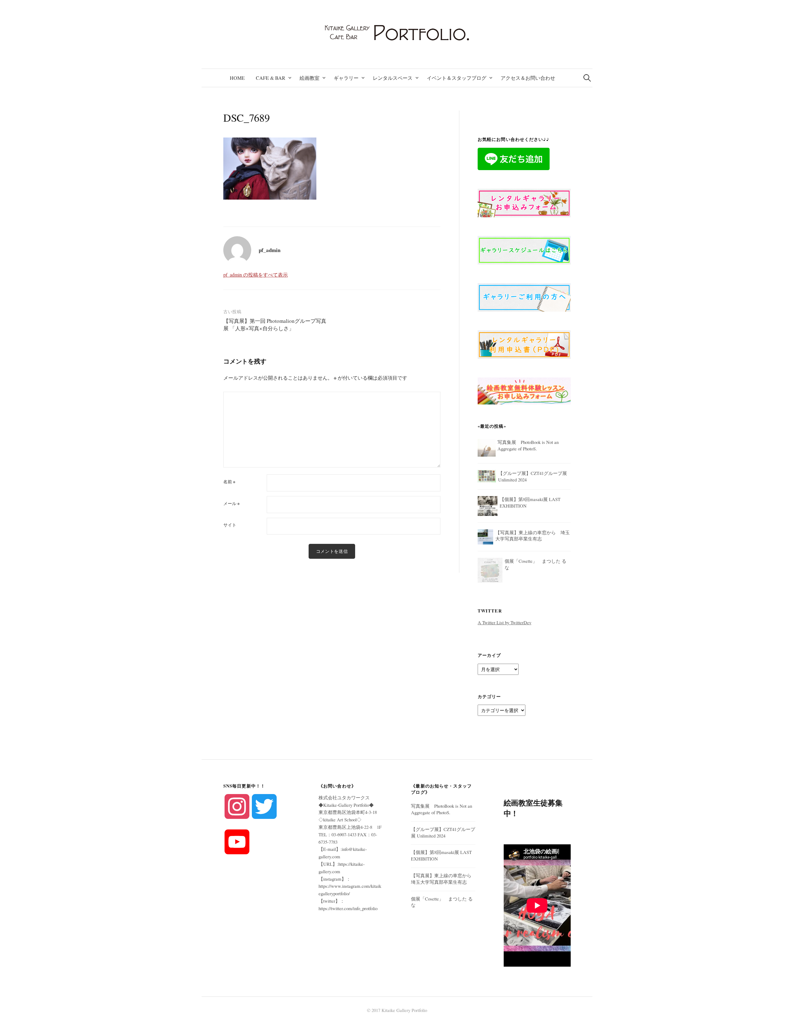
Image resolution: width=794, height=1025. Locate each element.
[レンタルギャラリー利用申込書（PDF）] (524, 344)
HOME (237, 78)
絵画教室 (309, 78)
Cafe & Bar (270, 78)
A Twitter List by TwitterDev (504, 622)
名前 (229, 482)
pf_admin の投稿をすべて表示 (255, 274)
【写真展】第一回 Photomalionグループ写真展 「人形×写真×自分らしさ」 (274, 324)
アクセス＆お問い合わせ (528, 78)
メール (231, 503)
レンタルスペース (393, 78)
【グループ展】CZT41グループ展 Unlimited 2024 (443, 832)
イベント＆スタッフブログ (456, 78)
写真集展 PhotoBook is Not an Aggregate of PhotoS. (441, 809)
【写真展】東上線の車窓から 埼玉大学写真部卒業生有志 (443, 878)
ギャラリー (346, 78)
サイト (229, 525)
